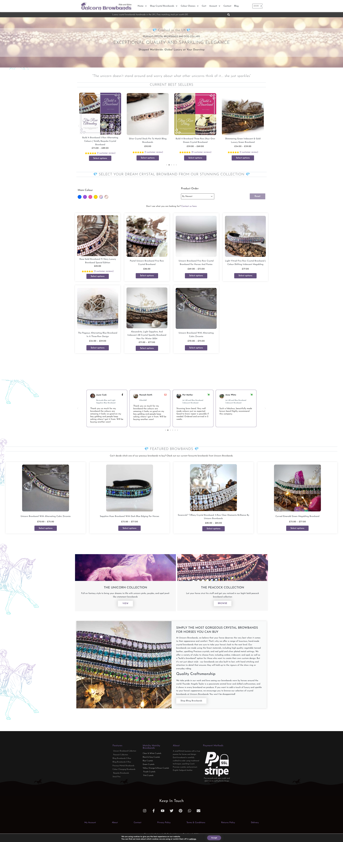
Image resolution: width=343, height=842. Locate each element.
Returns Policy (228, 823)
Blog (236, 6)
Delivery (255, 823)
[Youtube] (162, 811)
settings (192, 839)
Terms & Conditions (196, 823)
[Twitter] (171, 811)
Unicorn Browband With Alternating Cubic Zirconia (45, 516)
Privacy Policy (164, 823)
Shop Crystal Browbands (162, 6)
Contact (227, 6)
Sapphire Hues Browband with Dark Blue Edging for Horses (129, 516)
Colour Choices (188, 6)
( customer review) (154, 152)
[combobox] (195, 196)
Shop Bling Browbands (191, 701)
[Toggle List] (211, 196)
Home (140, 6)
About (115, 823)
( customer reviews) (106, 152)
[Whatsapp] (189, 811)
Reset (257, 196)
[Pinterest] (180, 811)
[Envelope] (198, 811)
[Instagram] (144, 811)
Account (213, 6)
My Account (90, 823)
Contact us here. (189, 206)
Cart (204, 6)
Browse (222, 603)
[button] (228, 14)
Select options (100, 158)
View (125, 604)
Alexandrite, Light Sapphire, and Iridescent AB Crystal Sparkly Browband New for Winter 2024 (146, 335)
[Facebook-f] (153, 811)
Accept (214, 838)
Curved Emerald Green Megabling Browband (297, 516)
